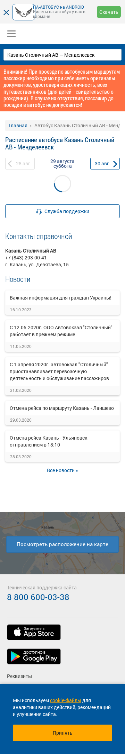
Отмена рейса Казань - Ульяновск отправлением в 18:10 (48, 441)
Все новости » (62, 470)
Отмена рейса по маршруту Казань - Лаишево (62, 408)
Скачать (108, 12)
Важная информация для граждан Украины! (60, 297)
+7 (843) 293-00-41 (26, 257)
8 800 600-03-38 (38, 597)
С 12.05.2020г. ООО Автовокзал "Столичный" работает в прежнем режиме (61, 331)
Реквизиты (19, 676)
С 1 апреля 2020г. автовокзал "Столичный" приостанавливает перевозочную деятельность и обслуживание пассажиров (59, 371)
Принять (63, 732)
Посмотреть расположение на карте (62, 544)
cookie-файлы (65, 700)
